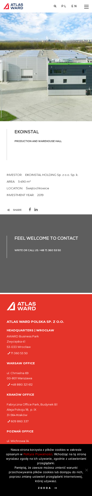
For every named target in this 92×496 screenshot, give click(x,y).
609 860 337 (20, 421)
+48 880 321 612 (22, 384)
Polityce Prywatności (37, 454)
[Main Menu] (86, 7)
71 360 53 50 (19, 353)
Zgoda (44, 488)
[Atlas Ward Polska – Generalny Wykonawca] (13, 6)
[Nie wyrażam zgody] (86, 470)
